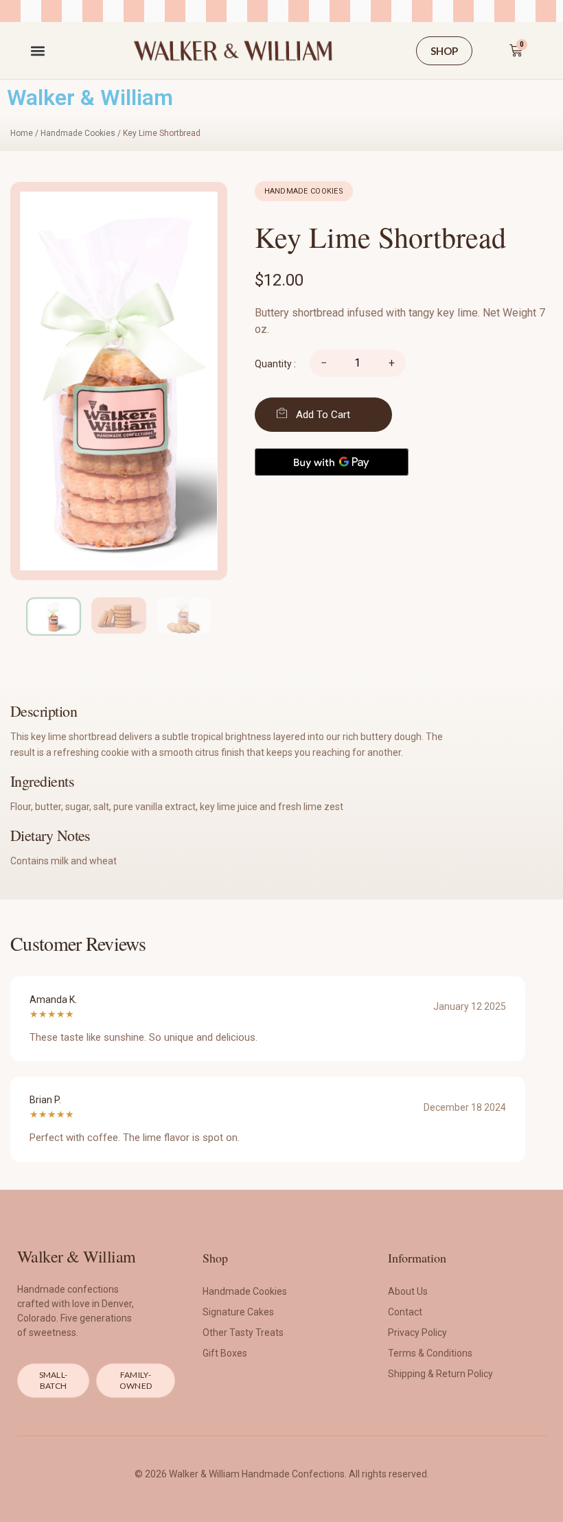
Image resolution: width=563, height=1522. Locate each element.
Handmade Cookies (78, 133)
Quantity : (275, 364)
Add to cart (323, 414)
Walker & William (90, 97)
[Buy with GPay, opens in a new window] (332, 462)
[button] (37, 50)
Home (21, 133)
